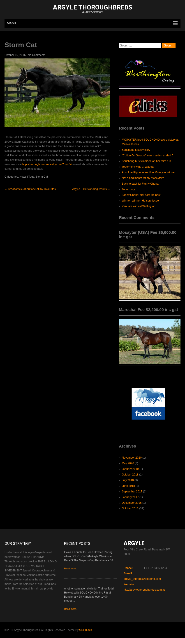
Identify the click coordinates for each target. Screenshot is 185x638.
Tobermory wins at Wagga (138, 166)
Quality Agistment (92, 9)
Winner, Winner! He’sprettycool (141, 200)
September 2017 (132, 491)
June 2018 (128, 485)
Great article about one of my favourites (30, 189)
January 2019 (130, 469)
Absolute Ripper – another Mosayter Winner (149, 172)
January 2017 (130, 497)
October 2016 (130, 508)
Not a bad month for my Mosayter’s (143, 178)
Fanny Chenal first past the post (141, 195)
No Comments (36, 55)
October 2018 (130, 474)
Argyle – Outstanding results (91, 189)
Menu (11, 23)
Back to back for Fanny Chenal (140, 183)
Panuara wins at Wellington (138, 206)
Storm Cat (42, 176)
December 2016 (132, 502)
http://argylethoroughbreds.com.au (145, 589)
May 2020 (128, 463)
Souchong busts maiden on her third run (146, 161)
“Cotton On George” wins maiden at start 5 (147, 155)
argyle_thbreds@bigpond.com (142, 578)
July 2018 (128, 480)
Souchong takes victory (136, 149)
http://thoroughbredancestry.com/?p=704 (47, 164)
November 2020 (132, 457)
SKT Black (85, 630)
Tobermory (128, 189)
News (22, 176)
